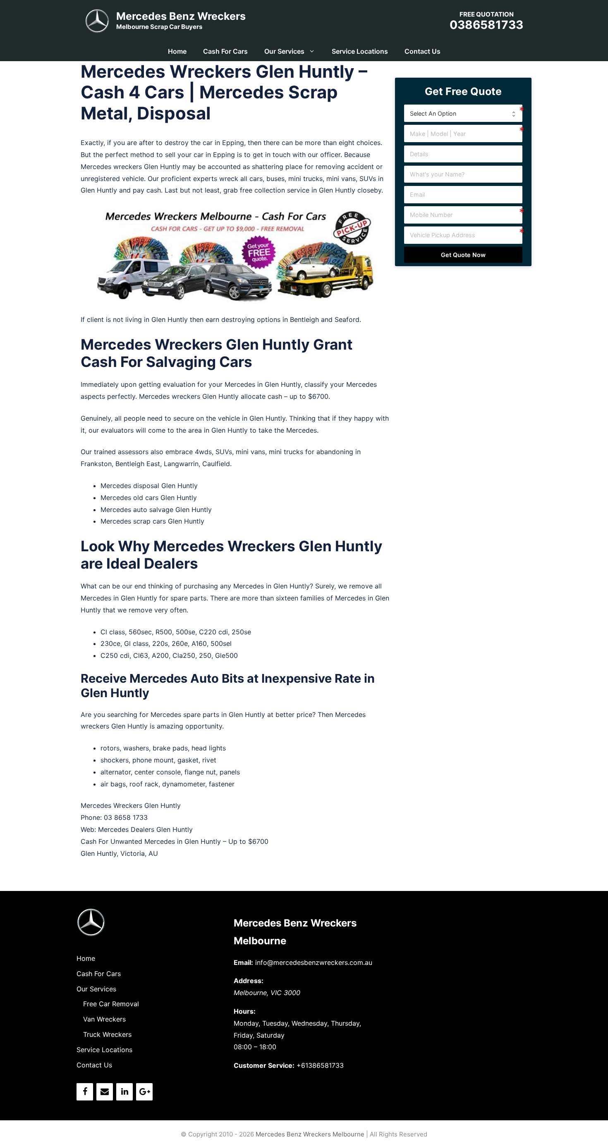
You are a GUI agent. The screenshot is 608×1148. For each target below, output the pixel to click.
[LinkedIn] (124, 1091)
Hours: (245, 1011)
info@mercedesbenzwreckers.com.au (313, 962)
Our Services (284, 51)
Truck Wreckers (107, 1034)
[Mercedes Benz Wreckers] (97, 20)
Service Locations (360, 51)
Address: (248, 981)
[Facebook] (85, 1091)
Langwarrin (181, 464)
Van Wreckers (104, 1019)
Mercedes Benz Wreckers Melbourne (310, 1134)
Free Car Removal (111, 1004)
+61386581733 (320, 1065)
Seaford (347, 319)
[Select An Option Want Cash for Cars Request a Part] (463, 113)
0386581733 (486, 25)
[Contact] (104, 1091)
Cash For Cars (225, 51)
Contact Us (422, 51)
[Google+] (144, 1091)
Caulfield (216, 464)
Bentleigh (304, 319)
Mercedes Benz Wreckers (181, 16)
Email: (243, 962)
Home (177, 51)
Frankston (96, 464)
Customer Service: (264, 1065)
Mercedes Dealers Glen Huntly (145, 829)
